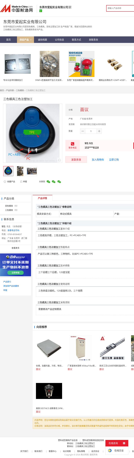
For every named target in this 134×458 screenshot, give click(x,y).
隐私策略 (81, 451)
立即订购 (114, 159)
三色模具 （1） (11, 210)
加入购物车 (98, 159)
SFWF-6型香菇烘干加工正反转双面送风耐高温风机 (57, 80)
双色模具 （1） (11, 206)
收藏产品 (11, 181)
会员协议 (95, 451)
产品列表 (10, 90)
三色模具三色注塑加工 (85, 443)
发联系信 (76, 159)
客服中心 (53, 451)
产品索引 (7, 281)
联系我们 (38, 451)
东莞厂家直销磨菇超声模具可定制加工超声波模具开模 (90, 80)
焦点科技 (85, 454)
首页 (2, 90)
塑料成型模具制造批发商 (93, 440)
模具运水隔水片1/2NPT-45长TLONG (115, 80)
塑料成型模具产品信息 (68, 440)
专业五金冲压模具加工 (13, 80)
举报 (25, 181)
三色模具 (20, 90)
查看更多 (15, 248)
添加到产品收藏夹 (11, 286)
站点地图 (67, 451)
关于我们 (24, 451)
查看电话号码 (13, 230)
